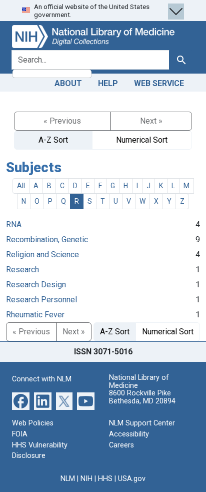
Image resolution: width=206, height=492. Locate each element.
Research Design (36, 284)
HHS (105, 478)
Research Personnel (41, 299)
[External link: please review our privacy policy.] (21, 400)
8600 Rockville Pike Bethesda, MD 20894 (142, 397)
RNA (14, 224)
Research (22, 269)
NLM (67, 478)
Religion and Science (42, 254)
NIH (86, 478)
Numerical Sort (142, 140)
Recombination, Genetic (47, 239)
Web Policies (33, 423)
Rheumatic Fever (35, 314)
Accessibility (129, 434)
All (21, 186)
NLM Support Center (142, 423)
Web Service (159, 83)
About (68, 83)
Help (108, 83)
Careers (121, 445)
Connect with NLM (42, 379)
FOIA (20, 434)
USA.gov (132, 478)
